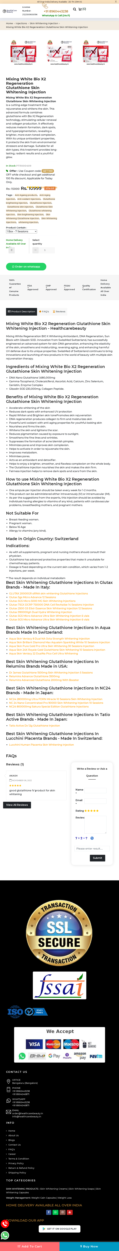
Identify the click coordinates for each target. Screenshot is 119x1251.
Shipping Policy (17, 1172)
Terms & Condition (18, 1158)
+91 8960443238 (21, 1091)
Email (79, 802)
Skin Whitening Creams (53, 1188)
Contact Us (14, 1144)
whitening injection (28, 222)
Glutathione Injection (40, 203)
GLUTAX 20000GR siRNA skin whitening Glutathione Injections (48, 593)
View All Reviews (17, 804)
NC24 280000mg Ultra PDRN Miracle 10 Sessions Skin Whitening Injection (55, 699)
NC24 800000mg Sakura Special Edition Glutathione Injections (49, 706)
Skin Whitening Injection (44, 23)
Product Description (23, 311)
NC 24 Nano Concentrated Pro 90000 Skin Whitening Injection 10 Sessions (56, 702)
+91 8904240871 (20, 1094)
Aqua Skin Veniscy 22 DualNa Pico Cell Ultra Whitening (43, 653)
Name (79, 791)
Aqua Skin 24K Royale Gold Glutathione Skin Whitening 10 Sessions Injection (57, 649)
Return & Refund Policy (21, 1168)
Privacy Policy (16, 1163)
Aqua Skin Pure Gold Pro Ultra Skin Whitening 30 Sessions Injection (51, 646)
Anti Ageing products (26, 195)
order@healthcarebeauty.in (27, 1113)
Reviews (60, 311)
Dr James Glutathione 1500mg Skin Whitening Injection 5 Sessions (51, 672)
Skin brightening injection (30, 214)
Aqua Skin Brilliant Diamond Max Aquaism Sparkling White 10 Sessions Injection (59, 642)
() (84, 9)
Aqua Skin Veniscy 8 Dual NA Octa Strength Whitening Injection (49, 638)
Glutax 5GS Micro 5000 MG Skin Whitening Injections (42, 601)
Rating (80, 810)
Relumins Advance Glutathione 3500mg (34, 676)
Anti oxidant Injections (29, 199)
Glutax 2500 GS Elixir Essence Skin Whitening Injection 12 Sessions (50, 608)
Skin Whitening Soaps (81, 1188)
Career (12, 1154)
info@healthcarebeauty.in (26, 1116)
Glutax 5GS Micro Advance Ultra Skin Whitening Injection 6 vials (49, 615)
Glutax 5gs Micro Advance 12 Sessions (32, 597)
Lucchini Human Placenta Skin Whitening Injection (41, 744)
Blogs (11, 1140)
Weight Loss (65, 1197)
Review (80, 817)
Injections (22, 23)
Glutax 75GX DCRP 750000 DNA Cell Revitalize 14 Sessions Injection (51, 604)
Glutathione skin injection (20, 206)
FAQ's (45, 311)
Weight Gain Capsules (43, 1197)
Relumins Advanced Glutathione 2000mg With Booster (44, 680)
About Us (13, 1135)
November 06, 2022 (22, 780)
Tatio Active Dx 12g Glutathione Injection (34, 725)
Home (9, 23)
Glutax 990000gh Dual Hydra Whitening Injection (40, 612)
